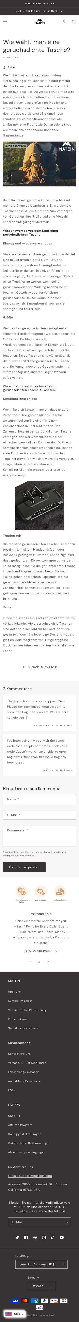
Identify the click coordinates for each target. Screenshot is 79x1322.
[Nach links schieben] (30, 961)
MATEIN (34, 1315)
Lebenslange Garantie (24, 1072)
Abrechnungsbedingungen (26, 1152)
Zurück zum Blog (42, 667)
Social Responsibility (23, 1028)
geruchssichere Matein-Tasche (26, 582)
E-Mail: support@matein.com (30, 1176)
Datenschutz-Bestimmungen (28, 1143)
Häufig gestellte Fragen (24, 1134)
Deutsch (37, 1286)
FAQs (11, 1090)
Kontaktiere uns (19, 1053)
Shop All (14, 1116)
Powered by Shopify (47, 1315)
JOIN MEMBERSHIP (38, 951)
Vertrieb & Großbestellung (27, 1010)
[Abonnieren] (66, 1222)
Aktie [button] (11, 67)
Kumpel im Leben (20, 1001)
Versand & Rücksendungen (27, 1063)
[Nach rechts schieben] (48, 961)
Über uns (14, 991)
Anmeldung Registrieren (25, 1081)
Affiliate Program (20, 1125)
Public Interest (18, 1019)
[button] (5, 21)
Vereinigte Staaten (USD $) (38, 1264)
